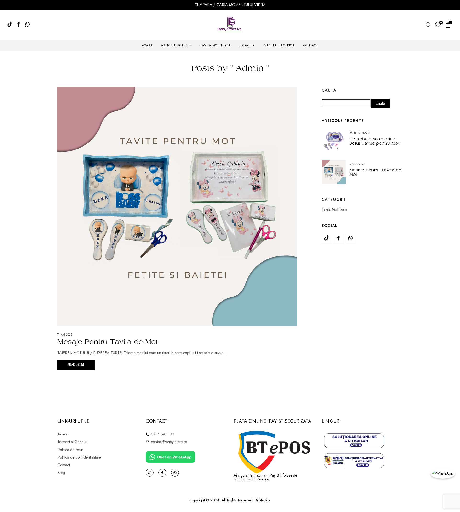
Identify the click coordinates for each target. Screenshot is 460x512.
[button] (448, 25)
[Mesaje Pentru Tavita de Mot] (177, 90)
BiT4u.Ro (262, 500)
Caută (329, 90)
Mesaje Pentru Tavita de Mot (108, 341)
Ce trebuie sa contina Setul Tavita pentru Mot (374, 141)
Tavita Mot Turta (334, 209)
